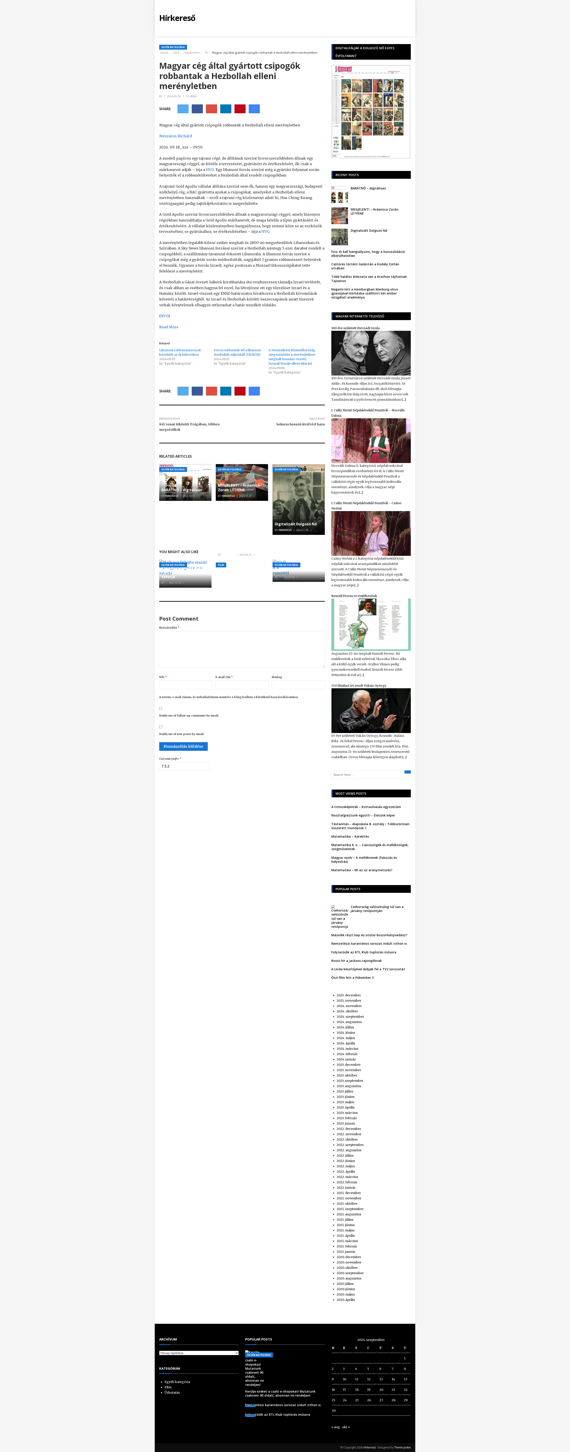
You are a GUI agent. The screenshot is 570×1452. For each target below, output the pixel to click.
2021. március (347, 1241)
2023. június (345, 1097)
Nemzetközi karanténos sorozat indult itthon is (369, 943)
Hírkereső (369, 1447)
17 (344, 1390)
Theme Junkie (402, 1447)
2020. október (347, 1268)
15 (405, 1379)
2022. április (346, 1172)
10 (344, 1379)
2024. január (346, 1059)
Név (163, 677)
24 (345, 1400)
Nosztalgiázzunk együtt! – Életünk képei (363, 815)
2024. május (346, 1038)
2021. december (349, 1193)
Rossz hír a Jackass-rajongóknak (356, 961)
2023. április (345, 1107)
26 (369, 1400)
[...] (404, 400)
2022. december (349, 1129)
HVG (210, 169)
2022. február (347, 1182)
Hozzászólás (169, 627)
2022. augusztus (349, 1150)
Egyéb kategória (173, 47)
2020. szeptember (350, 1273)
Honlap (277, 677)
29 (406, 1400)
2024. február (347, 1054)
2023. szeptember (350, 1081)
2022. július (345, 1155)
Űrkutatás (172, 1393)
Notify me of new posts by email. (181, 734)
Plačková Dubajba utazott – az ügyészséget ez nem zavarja (184, 572)
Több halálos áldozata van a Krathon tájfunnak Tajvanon (369, 278)
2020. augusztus (349, 1278)
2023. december (349, 1065)
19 (368, 1390)
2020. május (346, 1294)
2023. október (347, 1075)
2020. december (349, 1257)
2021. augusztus (349, 1214)
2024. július (345, 1027)
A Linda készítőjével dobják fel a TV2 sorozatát (368, 969)
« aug (335, 1427)
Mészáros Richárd (175, 136)
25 (357, 1400)
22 (405, 1390)
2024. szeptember (350, 1017)
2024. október (347, 1011)
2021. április (346, 1236)
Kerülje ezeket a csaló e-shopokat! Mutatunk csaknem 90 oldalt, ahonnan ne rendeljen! (280, 1393)
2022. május (346, 1166)
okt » (346, 1427)
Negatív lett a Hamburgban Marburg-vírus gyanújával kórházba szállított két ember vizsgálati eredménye (364, 293)
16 (333, 1390)
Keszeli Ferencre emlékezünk (354, 596)
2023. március (347, 1113)
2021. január (346, 1252)
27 (381, 1400)
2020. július (345, 1284)
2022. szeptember (350, 1145)
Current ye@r (170, 758)
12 (368, 1379)
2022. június (346, 1161)
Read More (168, 327)
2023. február (347, 1118)
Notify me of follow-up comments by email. (189, 715)
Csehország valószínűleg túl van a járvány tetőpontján (377, 909)
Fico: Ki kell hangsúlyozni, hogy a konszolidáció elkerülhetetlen (368, 254)
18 (357, 1390)
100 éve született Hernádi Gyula (355, 328)
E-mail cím (224, 677)
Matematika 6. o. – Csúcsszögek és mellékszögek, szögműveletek (370, 847)
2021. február (347, 1246)
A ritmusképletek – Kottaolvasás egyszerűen (366, 807)
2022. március (347, 1177)
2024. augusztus (349, 1022)
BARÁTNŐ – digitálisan (181, 489)
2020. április (346, 1300)
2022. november (349, 1134)
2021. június (346, 1225)
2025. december (349, 995)
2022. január (346, 1188)
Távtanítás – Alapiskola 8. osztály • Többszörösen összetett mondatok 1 (370, 826)
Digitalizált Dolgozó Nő (296, 524)
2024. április (346, 1043)
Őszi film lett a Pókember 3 (352, 977)
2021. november (349, 1198)
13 (381, 1379)
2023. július (345, 1091)
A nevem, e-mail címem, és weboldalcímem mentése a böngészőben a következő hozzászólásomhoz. (229, 697)
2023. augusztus (349, 1086)
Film (221, 565)
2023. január (346, 1123)
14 (393, 1379)
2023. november (349, 1070)
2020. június (346, 1289)
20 (381, 1390)
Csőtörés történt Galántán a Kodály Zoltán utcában (365, 266)
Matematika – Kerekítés (350, 836)
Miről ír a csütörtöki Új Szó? (295, 568)
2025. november (349, 1001)
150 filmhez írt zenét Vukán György (358, 686)
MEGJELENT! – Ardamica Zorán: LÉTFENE (239, 487)
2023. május (345, 1102)
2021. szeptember (350, 1209)
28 (393, 1400)
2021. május (345, 1230)
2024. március (347, 1049)
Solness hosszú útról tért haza (300, 424)
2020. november (349, 1262)
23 (333, 1400)
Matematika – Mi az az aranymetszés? (361, 870)
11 (356, 1379)
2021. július (345, 1220)
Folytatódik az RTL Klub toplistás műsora (363, 952)
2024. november (349, 1006)
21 (393, 1390)
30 (334, 1411)
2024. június (346, 1033)
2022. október (347, 1139)
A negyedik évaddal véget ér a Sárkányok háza (241, 546)
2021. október (347, 1204)
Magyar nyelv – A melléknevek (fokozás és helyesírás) (364, 859)
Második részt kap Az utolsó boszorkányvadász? (369, 935)
